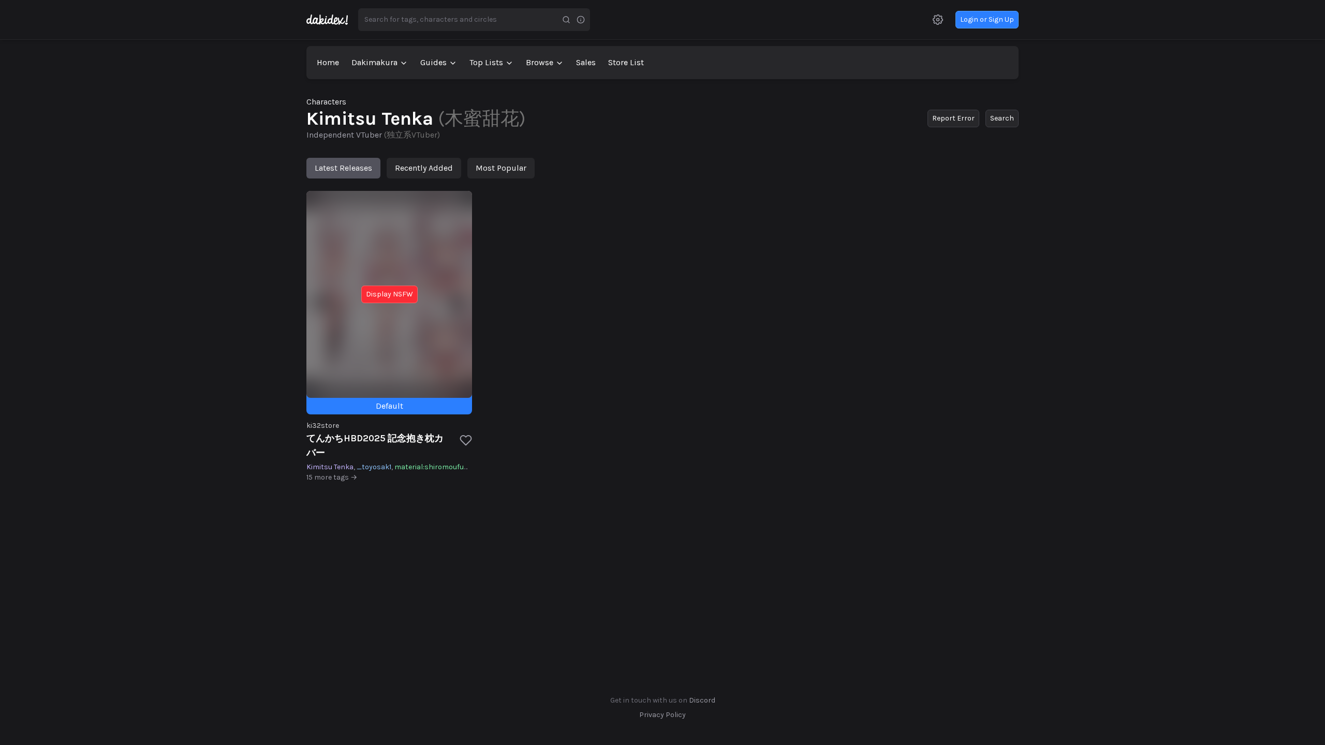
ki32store (322, 425)
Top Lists (486, 62)
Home (328, 62)
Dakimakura (374, 62)
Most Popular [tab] (501, 168)
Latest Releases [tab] (343, 168)
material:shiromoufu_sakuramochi (454, 467)
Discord (702, 700)
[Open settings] (938, 19)
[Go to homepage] (332, 19)
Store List (626, 62)
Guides (433, 62)
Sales (586, 62)
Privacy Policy (662, 714)
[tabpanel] (662, 337)
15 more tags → (331, 477)
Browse (539, 62)
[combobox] (458, 19)
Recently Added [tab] (424, 168)
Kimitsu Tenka (330, 467)
